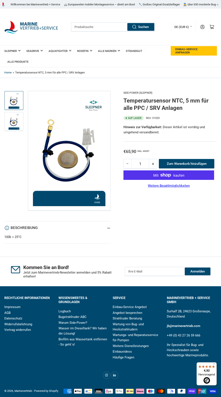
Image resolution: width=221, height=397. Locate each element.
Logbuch (64, 311)
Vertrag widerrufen (17, 330)
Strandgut (134, 51)
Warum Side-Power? (72, 323)
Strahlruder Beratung (127, 318)
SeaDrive (32, 51)
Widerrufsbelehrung (18, 324)
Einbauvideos (122, 351)
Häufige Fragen (123, 357)
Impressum (12, 307)
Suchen (143, 27)
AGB (7, 313)
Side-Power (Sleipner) (137, 92)
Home (8, 72)
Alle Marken (107, 51)
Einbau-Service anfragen (186, 51)
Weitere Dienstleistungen (131, 346)
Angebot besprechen (127, 313)
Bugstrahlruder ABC (72, 317)
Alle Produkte (17, 61)
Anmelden (197, 271)
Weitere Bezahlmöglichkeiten (169, 186)
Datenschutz (13, 318)
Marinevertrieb (23, 390)
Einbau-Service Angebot (130, 307)
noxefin (82, 51)
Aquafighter (58, 51)
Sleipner (10, 51)
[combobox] (113, 26)
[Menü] (214, 364)
